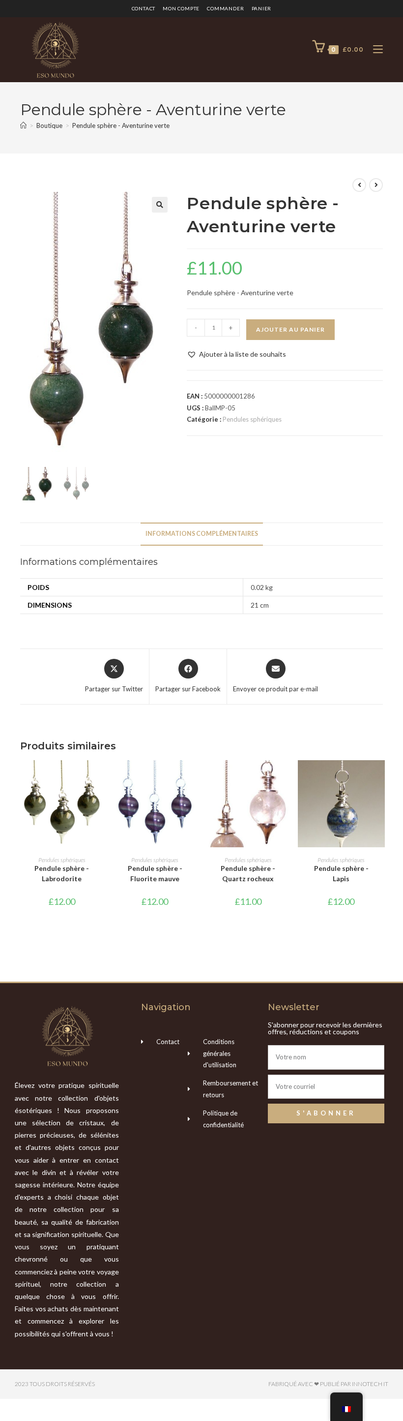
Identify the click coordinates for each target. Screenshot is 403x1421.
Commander (225, 8)
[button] (160, 205)
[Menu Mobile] (374, 49)
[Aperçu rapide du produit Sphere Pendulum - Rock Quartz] (286, 777)
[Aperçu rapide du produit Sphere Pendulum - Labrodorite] (100, 777)
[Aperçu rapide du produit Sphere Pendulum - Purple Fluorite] (193, 777)
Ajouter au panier (290, 329)
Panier (262, 8)
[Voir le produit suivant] (376, 185)
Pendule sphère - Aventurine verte (121, 125)
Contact (144, 8)
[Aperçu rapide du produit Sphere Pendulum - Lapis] (380, 777)
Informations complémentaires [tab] (201, 533)
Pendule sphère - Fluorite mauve (155, 873)
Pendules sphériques (252, 419)
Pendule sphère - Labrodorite (61, 873)
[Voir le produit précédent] (359, 185)
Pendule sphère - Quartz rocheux (248, 873)
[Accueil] (23, 125)
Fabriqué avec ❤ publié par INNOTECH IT (328, 1384)
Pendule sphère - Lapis (341, 873)
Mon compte (181, 8)
